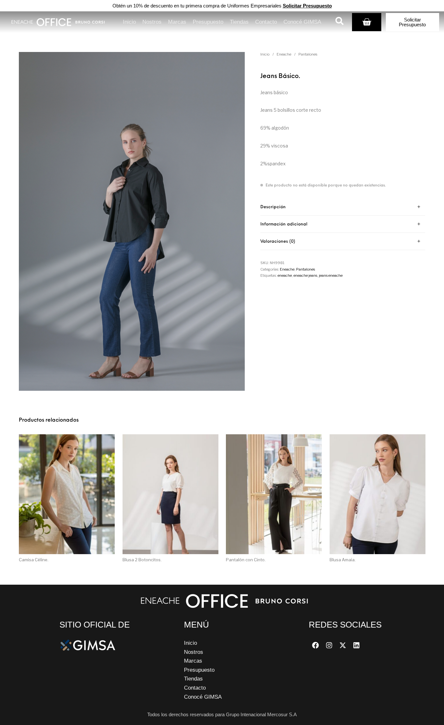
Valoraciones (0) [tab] (277, 241)
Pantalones (307, 54)
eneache (285, 275)
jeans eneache (331, 275)
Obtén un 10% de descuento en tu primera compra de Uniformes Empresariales (222, 5)
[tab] (342, 207)
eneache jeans (305, 275)
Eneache (284, 54)
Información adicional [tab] (283, 224)
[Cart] (366, 22)
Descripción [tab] (273, 207)
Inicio (264, 54)
